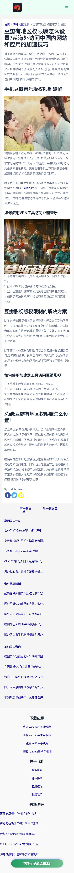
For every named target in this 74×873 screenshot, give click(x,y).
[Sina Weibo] (21, 495)
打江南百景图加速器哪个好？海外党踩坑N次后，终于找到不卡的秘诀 (25, 687)
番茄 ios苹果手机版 (37, 743)
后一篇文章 (50, 510)
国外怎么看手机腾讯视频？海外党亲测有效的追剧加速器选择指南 (25, 634)
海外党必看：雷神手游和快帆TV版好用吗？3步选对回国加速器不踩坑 (25, 571)
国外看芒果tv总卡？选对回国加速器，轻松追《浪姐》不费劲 (25, 614)
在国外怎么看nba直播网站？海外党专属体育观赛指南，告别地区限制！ (25, 624)
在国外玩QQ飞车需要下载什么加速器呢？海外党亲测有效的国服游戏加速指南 (25, 666)
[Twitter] (14, 495)
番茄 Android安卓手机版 (37, 751)
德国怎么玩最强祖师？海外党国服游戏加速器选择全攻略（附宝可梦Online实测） (25, 656)
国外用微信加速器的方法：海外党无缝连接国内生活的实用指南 (25, 603)
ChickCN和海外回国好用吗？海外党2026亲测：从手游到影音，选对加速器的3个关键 (25, 561)
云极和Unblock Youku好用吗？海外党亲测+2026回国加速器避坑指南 (25, 551)
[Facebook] (8, 495)
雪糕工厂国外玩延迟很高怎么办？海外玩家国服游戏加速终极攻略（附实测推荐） (25, 677)
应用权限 (37, 786)
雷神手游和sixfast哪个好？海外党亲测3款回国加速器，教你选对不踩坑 (25, 530)
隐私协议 (37, 778)
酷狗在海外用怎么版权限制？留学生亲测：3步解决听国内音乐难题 (25, 593)
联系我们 (37, 794)
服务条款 (37, 770)
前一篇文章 (23, 510)
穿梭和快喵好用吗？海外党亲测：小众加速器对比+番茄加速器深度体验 (25, 540)
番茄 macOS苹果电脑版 (37, 735)
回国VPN (29, 188)
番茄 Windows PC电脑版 (37, 727)
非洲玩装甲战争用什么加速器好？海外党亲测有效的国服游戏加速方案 (25, 697)
